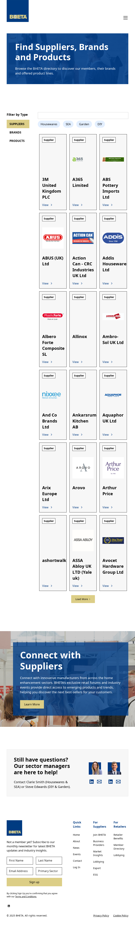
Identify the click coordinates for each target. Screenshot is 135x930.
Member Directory (119, 846)
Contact (77, 860)
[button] (124, 18)
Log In (76, 867)
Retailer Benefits (118, 836)
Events (77, 854)
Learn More (32, 704)
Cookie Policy (120, 915)
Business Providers (98, 843)
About (76, 841)
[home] (18, 11)
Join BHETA (99, 834)
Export (97, 868)
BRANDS (15, 132)
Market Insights (98, 853)
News (76, 847)
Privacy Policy (101, 915)
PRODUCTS (17, 141)
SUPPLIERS (16, 124)
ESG (95, 874)
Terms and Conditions (25, 896)
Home (76, 834)
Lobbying (98, 861)
